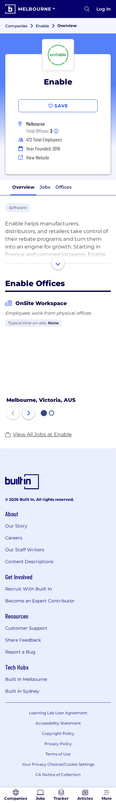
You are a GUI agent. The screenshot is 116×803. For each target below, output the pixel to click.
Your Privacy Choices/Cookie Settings (58, 764)
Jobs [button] (45, 187)
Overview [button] (23, 187)
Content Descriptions (29, 561)
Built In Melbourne (26, 679)
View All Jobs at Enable (42, 434)
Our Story (16, 526)
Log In (103, 9)
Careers (13, 538)
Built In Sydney (22, 691)
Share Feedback (23, 640)
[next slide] (28, 413)
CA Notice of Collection (58, 774)
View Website (37, 157)
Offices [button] (63, 187)
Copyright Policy (58, 733)
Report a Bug (20, 652)
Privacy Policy (58, 743)
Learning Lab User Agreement (58, 712)
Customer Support (26, 628)
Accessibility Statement (58, 723)
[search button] (87, 9)
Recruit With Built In (28, 589)
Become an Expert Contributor (40, 601)
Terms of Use (58, 754)
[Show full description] (58, 263)
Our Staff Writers (24, 550)
